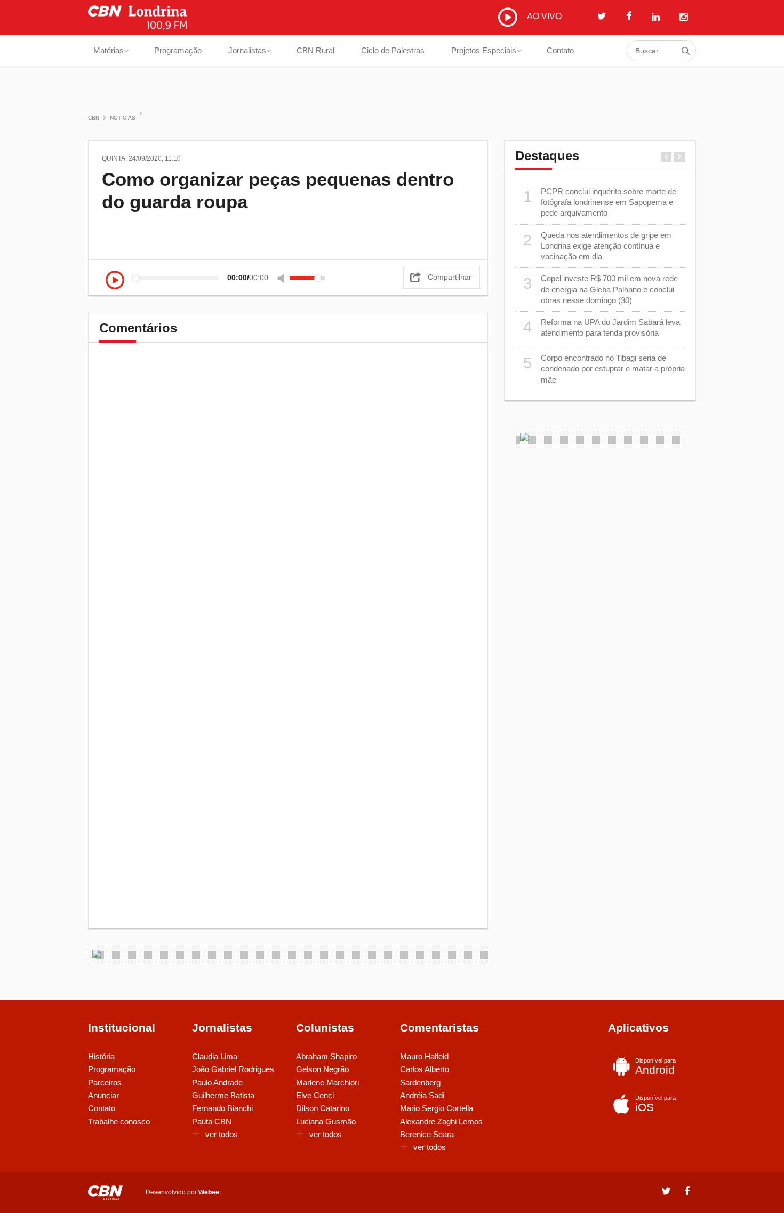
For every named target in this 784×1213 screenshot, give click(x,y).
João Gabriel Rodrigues (233, 1069)
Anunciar (103, 1095)
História (101, 1056)
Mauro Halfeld (424, 1056)
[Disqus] (288, 502)
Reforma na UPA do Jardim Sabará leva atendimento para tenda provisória (602, 327)
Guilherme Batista (223, 1095)
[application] (218, 277)
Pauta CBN (211, 1121)
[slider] (307, 278)
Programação (178, 50)
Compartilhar (449, 277)
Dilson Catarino (322, 1108)
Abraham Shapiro (326, 1056)
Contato (560, 50)
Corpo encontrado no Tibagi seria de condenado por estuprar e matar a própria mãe (604, 368)
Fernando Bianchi (222, 1108)
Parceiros (105, 1082)
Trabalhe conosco (119, 1121)
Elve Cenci (315, 1095)
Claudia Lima (214, 1056)
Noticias (122, 118)
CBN (93, 118)
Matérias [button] (108, 50)
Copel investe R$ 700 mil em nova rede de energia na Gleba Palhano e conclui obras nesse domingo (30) (600, 289)
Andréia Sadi (422, 1095)
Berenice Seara (427, 1134)
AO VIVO (543, 16)
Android (655, 1066)
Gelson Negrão (322, 1069)
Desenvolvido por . (183, 1192)
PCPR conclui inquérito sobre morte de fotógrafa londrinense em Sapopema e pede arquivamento (600, 202)
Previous (666, 157)
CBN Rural (315, 50)
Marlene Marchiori (327, 1082)
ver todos (221, 1134)
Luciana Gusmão (326, 1121)
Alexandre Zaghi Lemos (441, 1121)
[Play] (114, 281)
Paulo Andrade (217, 1082)
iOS (655, 1104)
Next (679, 157)
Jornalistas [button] (247, 50)
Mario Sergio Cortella (436, 1108)
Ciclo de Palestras (393, 50)
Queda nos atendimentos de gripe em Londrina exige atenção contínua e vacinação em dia (597, 246)
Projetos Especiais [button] (483, 50)
